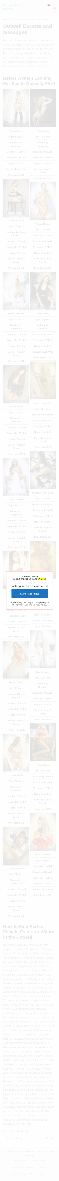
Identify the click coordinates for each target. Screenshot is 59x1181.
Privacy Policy (39, 604)
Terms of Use (22, 604)
